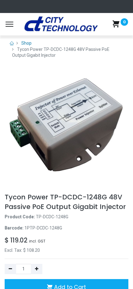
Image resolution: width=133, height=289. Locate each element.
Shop (26, 43)
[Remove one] (10, 269)
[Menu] (9, 24)
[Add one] (36, 269)
